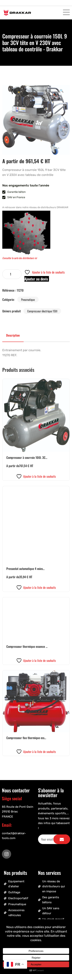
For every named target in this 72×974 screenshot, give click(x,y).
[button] (62, 90)
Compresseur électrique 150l (42, 311)
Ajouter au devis (36, 279)
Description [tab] (13, 335)
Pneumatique (28, 299)
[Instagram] (6, 854)
